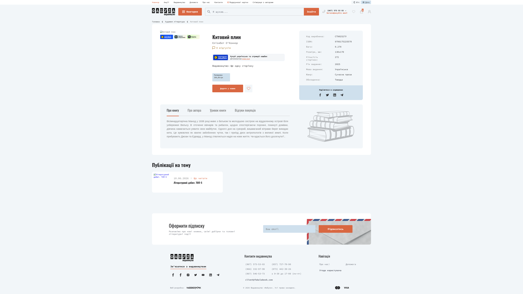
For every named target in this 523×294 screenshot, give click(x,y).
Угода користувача (330, 270)
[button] (320, 95)
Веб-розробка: (177, 288)
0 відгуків (223, 47)
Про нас (206, 2)
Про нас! (324, 264)
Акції (166, 2)
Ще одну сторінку (242, 65)
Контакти (218, 2)
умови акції (246, 59)
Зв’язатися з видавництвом (188, 266)
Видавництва (179, 2)
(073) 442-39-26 (281, 269)
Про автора (194, 110)
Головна (156, 21)
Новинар (155, 2)
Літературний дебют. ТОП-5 (188, 182)
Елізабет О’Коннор (225, 43)
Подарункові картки (238, 2)
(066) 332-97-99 (255, 269)
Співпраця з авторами (263, 2)
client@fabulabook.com (259, 279)
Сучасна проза (343, 74)
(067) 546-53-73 (255, 273)
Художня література (175, 21)
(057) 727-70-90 (281, 264)
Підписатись (335, 229)
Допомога (194, 2)
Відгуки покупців (245, 110)
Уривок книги (218, 110)
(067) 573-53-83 (255, 264)
